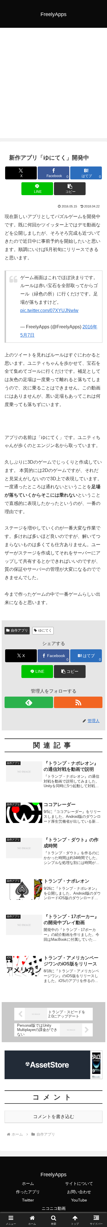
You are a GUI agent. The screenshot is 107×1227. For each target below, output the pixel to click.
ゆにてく (45, 630)
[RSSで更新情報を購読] (78, 702)
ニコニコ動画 (54, 1208)
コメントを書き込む (53, 1116)
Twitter (28, 1200)
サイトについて (79, 1183)
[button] (70, 188)
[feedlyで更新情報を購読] (29, 702)
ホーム (28, 1183)
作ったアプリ (28, 1191)
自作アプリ (19, 630)
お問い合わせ (79, 1191)
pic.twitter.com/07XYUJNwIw (49, 310)
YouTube (79, 1200)
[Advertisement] (53, 84)
